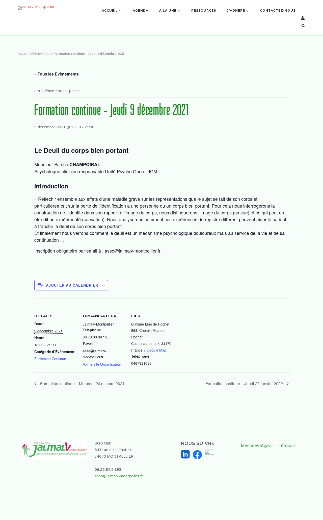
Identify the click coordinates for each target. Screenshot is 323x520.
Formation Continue (50, 358)
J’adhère (236, 10)
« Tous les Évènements (56, 74)
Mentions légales (257, 446)
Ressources (203, 10)
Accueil (110, 10)
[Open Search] (303, 26)
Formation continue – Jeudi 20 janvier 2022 (244, 383)
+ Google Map (155, 350)
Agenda (140, 10)
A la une (167, 10)
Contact (288, 446)
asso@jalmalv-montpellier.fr (132, 250)
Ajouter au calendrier (72, 285)
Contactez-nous (277, 10)
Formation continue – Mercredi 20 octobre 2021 (82, 383)
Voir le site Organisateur (102, 364)
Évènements (40, 53)
